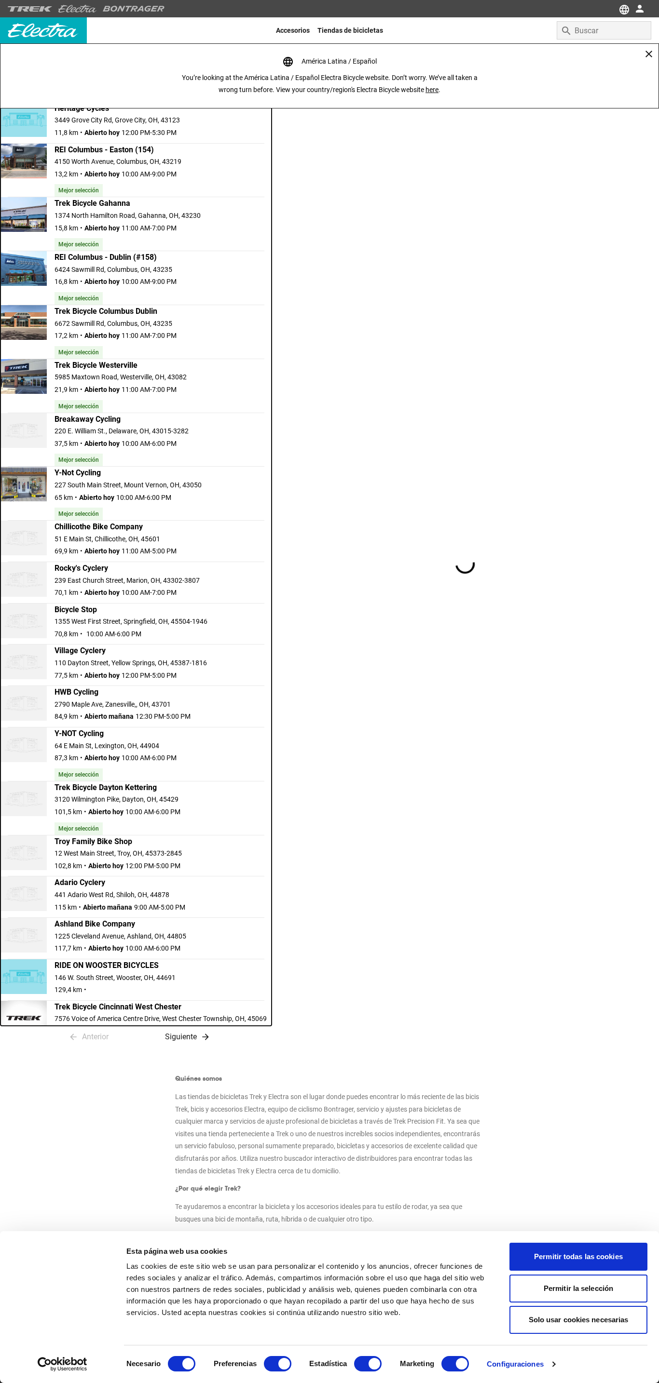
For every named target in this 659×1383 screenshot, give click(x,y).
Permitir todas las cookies (578, 1256)
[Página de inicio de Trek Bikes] (30, 9)
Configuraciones (515, 1364)
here (432, 90)
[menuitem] (293, 30)
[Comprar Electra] (77, 9)
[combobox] (604, 30)
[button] (136, 123)
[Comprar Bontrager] (134, 9)
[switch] (277, 1363)
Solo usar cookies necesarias (579, 1320)
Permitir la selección (578, 1288)
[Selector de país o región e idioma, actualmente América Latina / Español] (623, 8)
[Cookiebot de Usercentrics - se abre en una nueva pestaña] (62, 1364)
